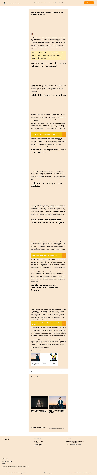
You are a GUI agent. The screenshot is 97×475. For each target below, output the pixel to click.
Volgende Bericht (64, 371)
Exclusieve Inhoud (37, 445)
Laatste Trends (37, 442)
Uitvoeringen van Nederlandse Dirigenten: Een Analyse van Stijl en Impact (57, 411)
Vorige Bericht (32, 371)
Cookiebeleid (5, 459)
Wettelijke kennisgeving (7, 461)
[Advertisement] (48, 24)
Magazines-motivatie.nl (13, 3)
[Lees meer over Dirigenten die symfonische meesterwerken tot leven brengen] (39, 402)
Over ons (43, 2)
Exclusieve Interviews (38, 441)
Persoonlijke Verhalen (38, 444)
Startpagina (37, 2)
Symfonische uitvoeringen (35, 427)
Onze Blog (55, 2)
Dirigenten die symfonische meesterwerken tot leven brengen (39, 411)
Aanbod (49, 2)
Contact (61, 2)
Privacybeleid (5, 458)
